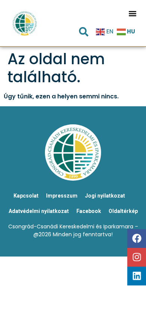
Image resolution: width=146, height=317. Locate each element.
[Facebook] (136, 238)
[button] (133, 13)
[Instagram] (136, 257)
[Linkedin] (136, 276)
